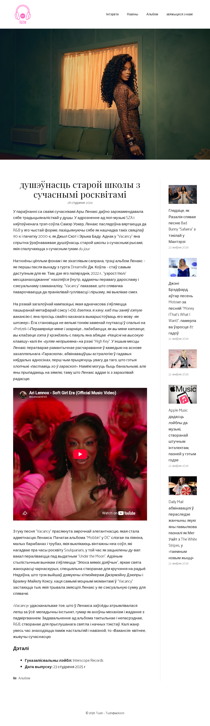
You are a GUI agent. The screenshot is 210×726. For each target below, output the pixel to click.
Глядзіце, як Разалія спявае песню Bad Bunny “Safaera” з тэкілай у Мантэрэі (182, 226)
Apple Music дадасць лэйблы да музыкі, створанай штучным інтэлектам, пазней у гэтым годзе (182, 435)
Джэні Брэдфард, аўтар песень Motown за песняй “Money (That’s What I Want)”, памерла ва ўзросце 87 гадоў (182, 308)
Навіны (132, 14)
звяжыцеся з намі (179, 14)
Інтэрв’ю (112, 14)
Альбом (152, 14)
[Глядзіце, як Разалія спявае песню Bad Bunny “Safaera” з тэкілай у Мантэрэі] (183, 201)
